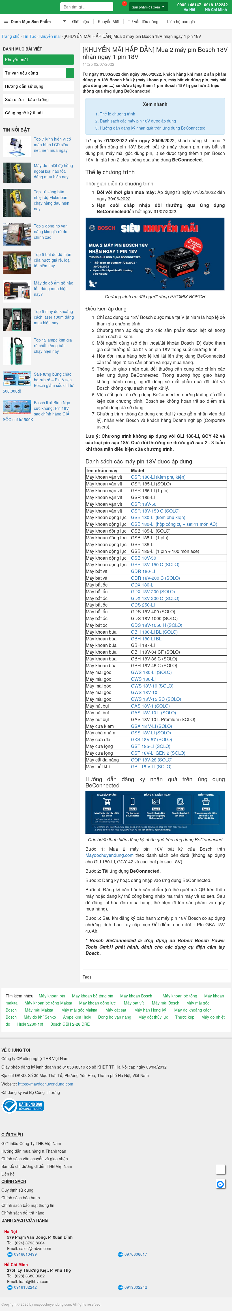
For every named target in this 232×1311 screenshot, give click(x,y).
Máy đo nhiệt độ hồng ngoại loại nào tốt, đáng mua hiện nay (53, 171)
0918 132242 (216, 7)
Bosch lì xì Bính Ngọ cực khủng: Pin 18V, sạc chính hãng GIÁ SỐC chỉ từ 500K (36, 411)
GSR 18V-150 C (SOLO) (155, 510)
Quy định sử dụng (17, 1190)
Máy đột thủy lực (153, 1017)
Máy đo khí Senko (40, 1017)
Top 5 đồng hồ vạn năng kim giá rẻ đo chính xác (51, 231)
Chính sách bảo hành (20, 1197)
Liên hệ (8, 1174)
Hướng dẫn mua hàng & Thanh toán (33, 1151)
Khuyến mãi (50, 36)
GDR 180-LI (143, 571)
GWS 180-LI (143, 679)
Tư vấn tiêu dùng (143, 21)
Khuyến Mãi (108, 21)
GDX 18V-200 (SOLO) (153, 591)
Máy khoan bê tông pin (92, 996)
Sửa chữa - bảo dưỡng (27, 99)
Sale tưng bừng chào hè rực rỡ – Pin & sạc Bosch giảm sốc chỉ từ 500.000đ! (38, 382)
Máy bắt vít (134, 1003)
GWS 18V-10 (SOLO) (152, 685)
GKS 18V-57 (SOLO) (151, 739)
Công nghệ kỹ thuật (24, 112)
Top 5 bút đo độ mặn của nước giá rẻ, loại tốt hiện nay (52, 259)
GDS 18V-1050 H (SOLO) (156, 625)
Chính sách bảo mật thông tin (27, 1205)
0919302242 (135, 1287)
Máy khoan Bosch (136, 996)
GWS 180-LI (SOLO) (151, 672)
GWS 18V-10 (144, 692)
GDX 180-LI (142, 584)
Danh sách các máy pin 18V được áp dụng (138, 121)
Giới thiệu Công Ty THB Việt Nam (31, 1143)
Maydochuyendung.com (109, 855)
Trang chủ (10, 36)
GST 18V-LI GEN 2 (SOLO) (158, 753)
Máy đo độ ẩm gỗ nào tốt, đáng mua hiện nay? (53, 288)
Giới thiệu (80, 21)
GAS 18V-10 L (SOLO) (153, 712)
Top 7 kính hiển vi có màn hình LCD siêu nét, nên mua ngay (52, 144)
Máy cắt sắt (116, 1010)
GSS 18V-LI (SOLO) (151, 732)
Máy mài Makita (39, 1010)
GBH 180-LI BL (146, 638)
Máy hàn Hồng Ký (150, 1010)
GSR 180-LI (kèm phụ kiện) (158, 477)
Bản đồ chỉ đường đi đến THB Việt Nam (36, 1166)
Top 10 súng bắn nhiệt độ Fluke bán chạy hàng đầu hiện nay (51, 200)
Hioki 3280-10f (30, 1024)
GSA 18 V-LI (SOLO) (151, 726)
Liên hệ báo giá (181, 21)
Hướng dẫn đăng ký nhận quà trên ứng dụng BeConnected (152, 128)
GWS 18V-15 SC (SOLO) (156, 699)
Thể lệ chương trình (117, 114)
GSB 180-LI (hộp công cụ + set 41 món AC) (174, 524)
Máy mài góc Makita (79, 1010)
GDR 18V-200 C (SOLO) (155, 578)
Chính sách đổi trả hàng (22, 1213)
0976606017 (135, 1254)
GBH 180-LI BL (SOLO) (154, 632)
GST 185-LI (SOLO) (150, 746)
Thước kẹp (184, 1017)
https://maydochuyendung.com (45, 1084)
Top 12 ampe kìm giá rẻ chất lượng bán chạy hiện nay (53, 345)
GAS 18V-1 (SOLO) (150, 705)
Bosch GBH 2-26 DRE (70, 1024)
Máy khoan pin (52, 996)
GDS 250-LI (143, 604)
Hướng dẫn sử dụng (24, 86)
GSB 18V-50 (143, 558)
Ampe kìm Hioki (77, 1017)
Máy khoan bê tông (180, 996)
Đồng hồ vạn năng (114, 1017)
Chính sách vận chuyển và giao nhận (34, 1158)
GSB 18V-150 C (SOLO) (155, 564)
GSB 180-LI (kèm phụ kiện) (158, 517)
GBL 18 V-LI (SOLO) (151, 766)
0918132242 (25, 1287)
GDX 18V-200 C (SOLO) (155, 598)
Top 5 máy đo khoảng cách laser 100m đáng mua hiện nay (54, 316)
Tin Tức (29, 36)
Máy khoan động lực (97, 1003)
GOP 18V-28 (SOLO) (152, 759)
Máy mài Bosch (165, 1003)
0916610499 (25, 1254)
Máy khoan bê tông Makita (48, 1003)
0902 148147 (189, 7)
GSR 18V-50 (143, 504)
